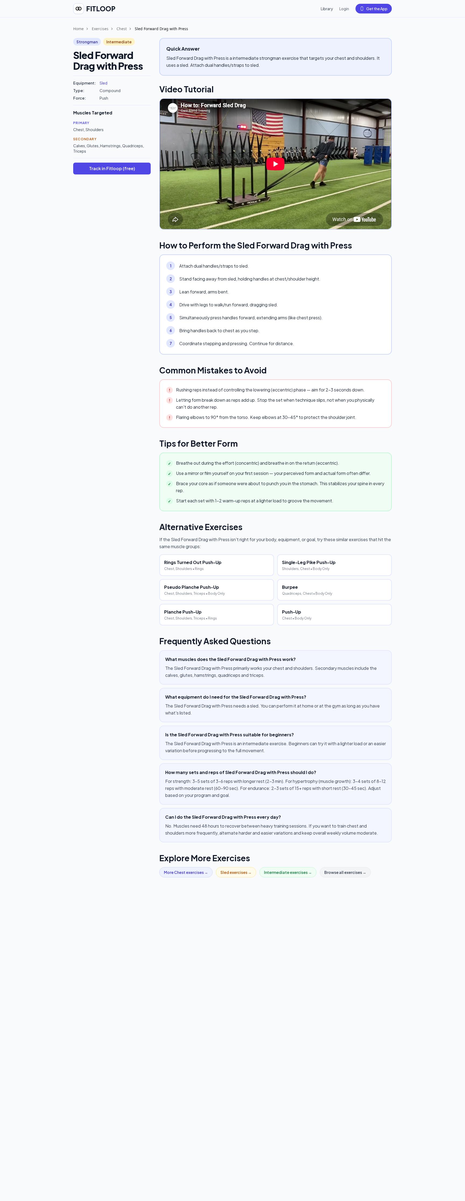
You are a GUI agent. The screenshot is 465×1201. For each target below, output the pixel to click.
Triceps (79, 151)
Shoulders (95, 129)
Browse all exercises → (345, 872)
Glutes (92, 145)
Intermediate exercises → (288, 872)
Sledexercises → (236, 872)
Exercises (100, 28)
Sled (103, 82)
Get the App (377, 8)
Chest (122, 28)
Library (327, 8)
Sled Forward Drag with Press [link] (161, 28)
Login (344, 8)
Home (78, 28)
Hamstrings (110, 145)
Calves (79, 145)
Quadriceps (132, 145)
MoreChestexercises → (186, 872)
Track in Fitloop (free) (112, 168)
